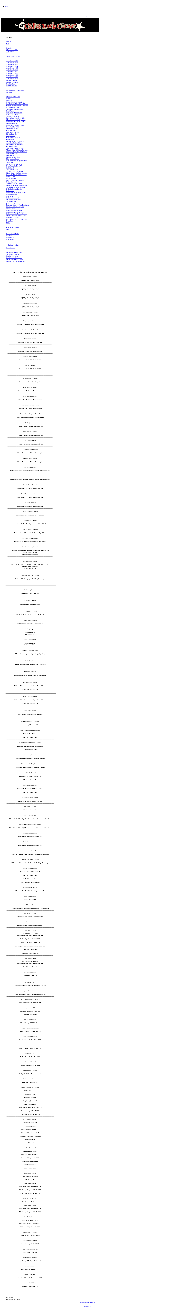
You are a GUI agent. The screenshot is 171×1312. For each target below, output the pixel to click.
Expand (7, 45)
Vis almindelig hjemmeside (87, 1302)
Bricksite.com (87, 1306)
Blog (6, 6)
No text (3, 2)
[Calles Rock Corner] (50, 32)
